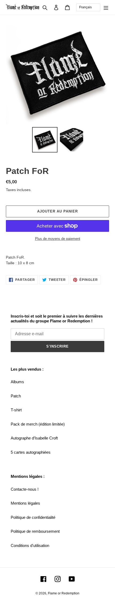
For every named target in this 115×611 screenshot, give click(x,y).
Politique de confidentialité (33, 517)
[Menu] (106, 7)
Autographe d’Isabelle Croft (34, 438)
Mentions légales (25, 503)
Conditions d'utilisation (30, 545)
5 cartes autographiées (31, 452)
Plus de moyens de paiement (57, 239)
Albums (17, 381)
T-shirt (16, 410)
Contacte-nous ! (25, 489)
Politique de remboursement (35, 531)
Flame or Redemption (63, 593)
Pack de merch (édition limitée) (38, 424)
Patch (16, 396)
